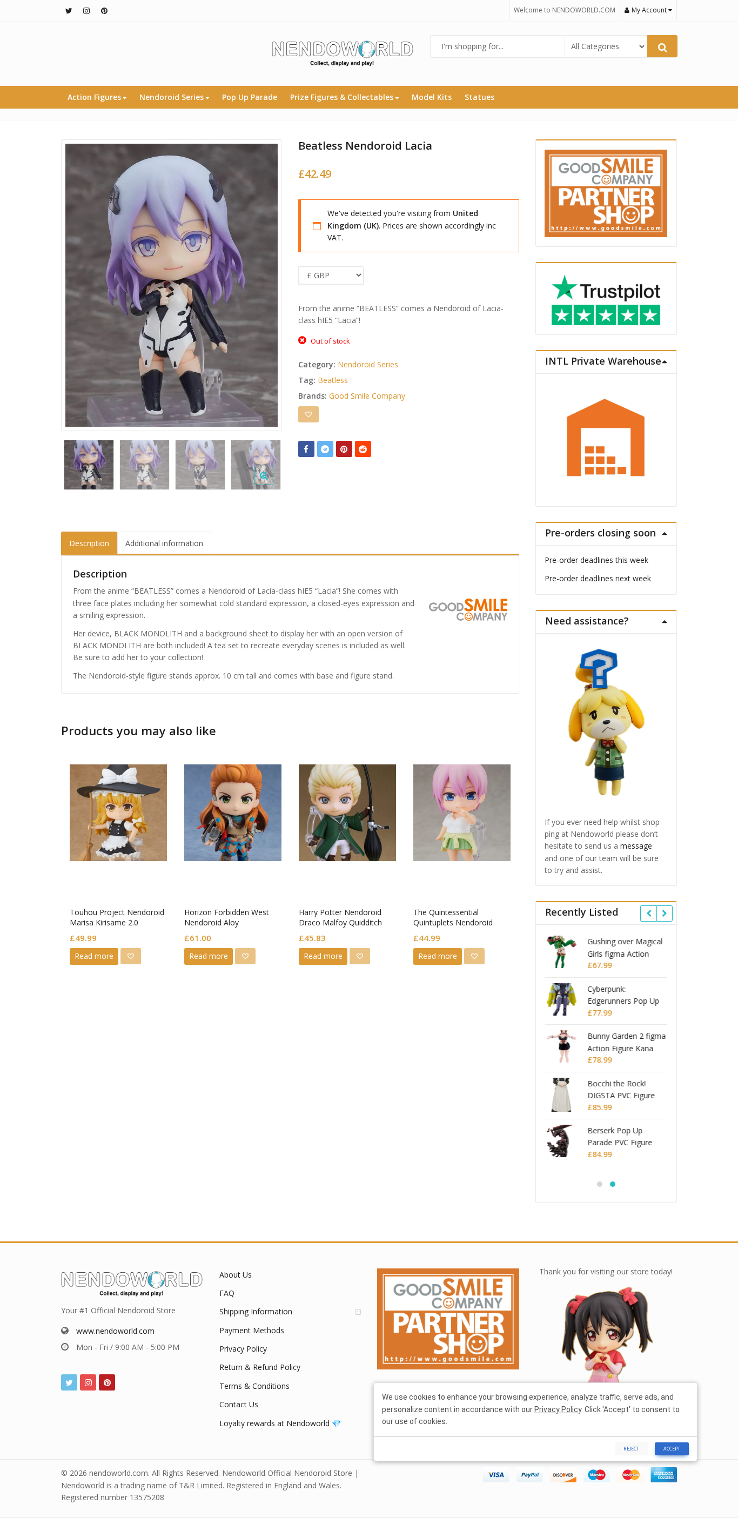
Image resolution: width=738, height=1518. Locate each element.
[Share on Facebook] (306, 449)
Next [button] (262, 282)
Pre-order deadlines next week (598, 578)
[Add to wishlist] (308, 414)
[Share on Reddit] (363, 449)
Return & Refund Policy (259, 1367)
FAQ (226, 1293)
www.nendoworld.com (115, 1331)
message (636, 846)
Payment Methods (251, 1330)
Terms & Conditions (254, 1386)
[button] (272, 484)
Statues (479, 97)
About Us (235, 1275)
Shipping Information (255, 1311)
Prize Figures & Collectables (342, 97)
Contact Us (238, 1404)
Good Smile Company (367, 396)
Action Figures (95, 97)
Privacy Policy (243, 1349)
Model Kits (432, 97)
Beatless (333, 380)
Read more (94, 956)
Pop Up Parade (249, 97)
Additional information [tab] (164, 543)
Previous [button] (80, 282)
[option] (171, 285)
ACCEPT (671, 1449)
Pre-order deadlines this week (596, 560)
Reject (631, 1449)
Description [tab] (89, 543)
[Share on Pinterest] (344, 449)
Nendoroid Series (172, 97)
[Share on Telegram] (325, 449)
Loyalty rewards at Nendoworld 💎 (280, 1423)
